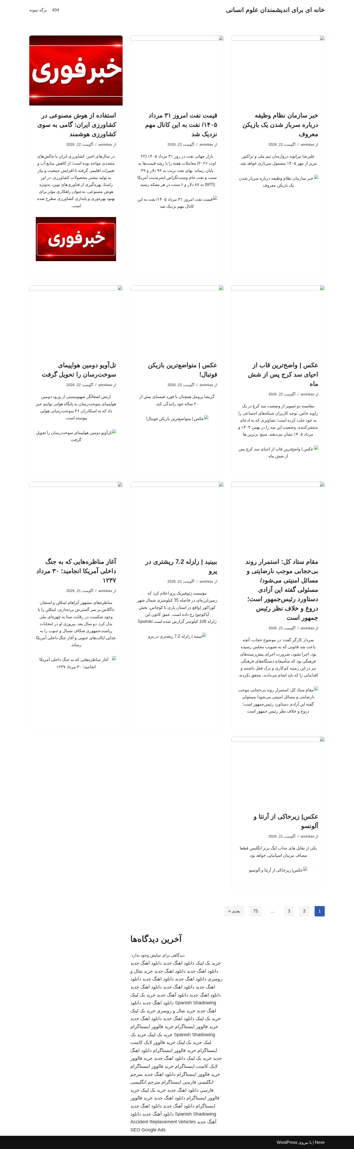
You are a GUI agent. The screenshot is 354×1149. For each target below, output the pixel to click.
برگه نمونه (38, 10)
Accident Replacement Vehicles (163, 1121)
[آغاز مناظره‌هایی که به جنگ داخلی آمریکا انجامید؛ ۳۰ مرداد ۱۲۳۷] (76, 517)
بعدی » (234, 911)
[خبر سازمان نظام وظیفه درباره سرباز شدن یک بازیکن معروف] (278, 71)
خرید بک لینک (208, 963)
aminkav (307, 144)
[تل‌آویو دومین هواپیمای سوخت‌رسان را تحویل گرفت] (76, 320)
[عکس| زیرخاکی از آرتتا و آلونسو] (278, 772)
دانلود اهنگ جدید (178, 963)
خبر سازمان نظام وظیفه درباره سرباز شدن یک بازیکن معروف (280, 124)
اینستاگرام (171, 1082)
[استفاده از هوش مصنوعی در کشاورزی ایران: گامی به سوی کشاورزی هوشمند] (76, 71)
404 (55, 10)
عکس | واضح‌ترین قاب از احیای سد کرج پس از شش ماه (283, 374)
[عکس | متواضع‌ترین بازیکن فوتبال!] (177, 320)
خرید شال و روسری (176, 1010)
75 (255, 911)
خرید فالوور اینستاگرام (196, 1026)
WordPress (287, 1142)
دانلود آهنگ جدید (172, 995)
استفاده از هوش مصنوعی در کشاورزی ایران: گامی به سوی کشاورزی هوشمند (76, 124)
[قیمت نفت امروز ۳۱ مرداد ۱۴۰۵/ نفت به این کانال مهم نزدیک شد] (177, 71)
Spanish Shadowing (195, 1002)
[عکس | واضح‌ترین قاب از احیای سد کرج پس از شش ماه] (278, 320)
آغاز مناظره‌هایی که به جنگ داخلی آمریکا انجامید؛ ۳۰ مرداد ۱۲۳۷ (76, 571)
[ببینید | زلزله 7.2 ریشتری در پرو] (177, 517)
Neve (320, 1142)
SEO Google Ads (148, 1129)
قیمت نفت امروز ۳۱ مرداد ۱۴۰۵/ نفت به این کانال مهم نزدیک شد (181, 124)
